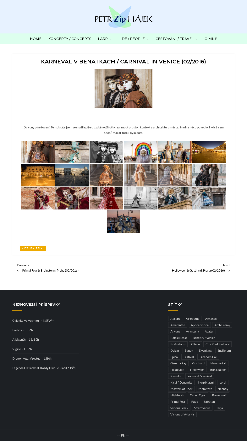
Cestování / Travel (175, 39)
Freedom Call (208, 357)
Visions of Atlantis (182, 414)
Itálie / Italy (33, 248)
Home (35, 39)
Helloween (197, 369)
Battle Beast (178, 337)
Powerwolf (219, 395)
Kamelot (176, 376)
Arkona (175, 331)
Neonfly (222, 389)
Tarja (219, 408)
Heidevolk (177, 369)
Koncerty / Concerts (69, 39)
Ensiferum (224, 350)
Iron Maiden (218, 369)
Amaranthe (177, 325)
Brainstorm (177, 344)
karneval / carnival (200, 376)
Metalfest (205, 389)
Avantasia (192, 331)
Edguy (189, 350)
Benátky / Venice (204, 337)
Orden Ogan (198, 395)
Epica (174, 357)
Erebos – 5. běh (22, 330)
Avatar (209, 331)
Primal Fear (177, 401)
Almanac (211, 318)
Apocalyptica (200, 325)
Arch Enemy (222, 325)
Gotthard (198, 363)
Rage (194, 401)
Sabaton (209, 401)
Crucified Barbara (217, 344)
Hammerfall (218, 363)
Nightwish (177, 395)
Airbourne (192, 318)
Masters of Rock (181, 389)
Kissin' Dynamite (181, 382)
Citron (195, 344)
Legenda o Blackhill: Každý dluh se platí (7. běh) (44, 368)
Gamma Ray (178, 363)
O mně (211, 39)
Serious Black (179, 408)
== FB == (123, 435)
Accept (175, 318)
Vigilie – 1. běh (22, 349)
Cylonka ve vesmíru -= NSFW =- (33, 320)
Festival (189, 357)
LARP (103, 39)
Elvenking (205, 350)
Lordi (222, 382)
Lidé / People (131, 39)
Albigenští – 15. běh (25, 339)
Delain (174, 350)
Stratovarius (202, 408)
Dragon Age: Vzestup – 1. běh (32, 358)
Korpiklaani (206, 382)
